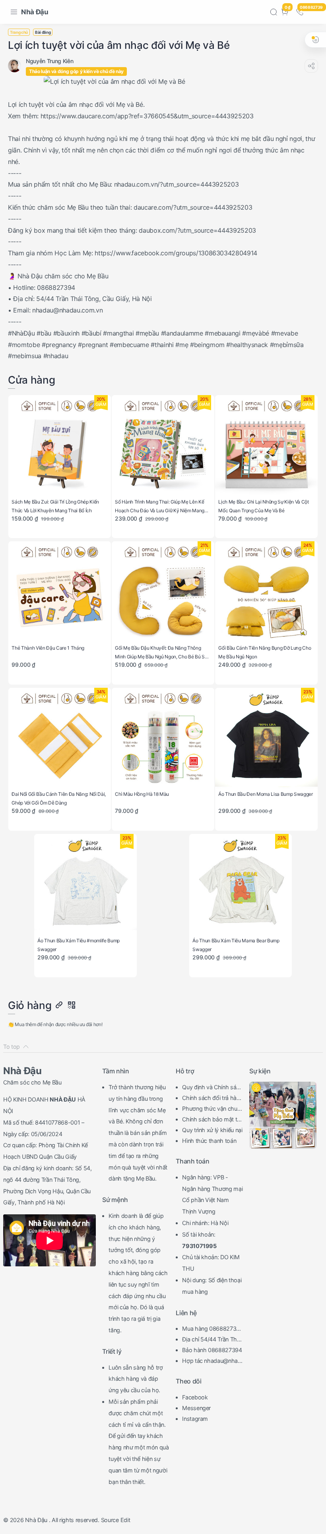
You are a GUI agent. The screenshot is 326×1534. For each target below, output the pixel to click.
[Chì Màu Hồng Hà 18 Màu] (163, 739)
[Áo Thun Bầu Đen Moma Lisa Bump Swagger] (266, 739)
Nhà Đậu (35, 12)
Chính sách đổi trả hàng (211, 1098)
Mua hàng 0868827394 (211, 1329)
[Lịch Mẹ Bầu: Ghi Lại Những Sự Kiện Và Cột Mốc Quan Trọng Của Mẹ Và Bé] (266, 446)
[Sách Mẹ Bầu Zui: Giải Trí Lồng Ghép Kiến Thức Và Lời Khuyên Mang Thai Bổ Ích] (59, 446)
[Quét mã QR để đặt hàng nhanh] (71, 1005)
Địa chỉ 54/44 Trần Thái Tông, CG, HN (211, 1340)
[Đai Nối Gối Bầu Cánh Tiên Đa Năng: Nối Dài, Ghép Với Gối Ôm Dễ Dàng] (59, 739)
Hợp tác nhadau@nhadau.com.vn (211, 1361)
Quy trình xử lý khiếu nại (212, 1130)
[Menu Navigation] (14, 12)
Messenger (196, 1408)
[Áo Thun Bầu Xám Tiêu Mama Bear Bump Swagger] (240, 885)
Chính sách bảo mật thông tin (211, 1120)
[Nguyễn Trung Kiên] (49, 61)
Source (110, 1520)
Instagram (195, 1418)
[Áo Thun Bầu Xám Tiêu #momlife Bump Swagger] (85, 885)
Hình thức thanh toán (209, 1140)
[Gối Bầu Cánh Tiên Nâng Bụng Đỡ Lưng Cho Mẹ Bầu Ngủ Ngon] (266, 592)
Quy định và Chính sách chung (212, 1088)
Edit (125, 1520)
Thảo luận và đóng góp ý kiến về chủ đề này (76, 71)
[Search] (273, 12)
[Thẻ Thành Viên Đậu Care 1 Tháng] (59, 592)
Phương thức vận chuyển (211, 1109)
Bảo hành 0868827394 (212, 1350)
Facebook (195, 1397)
